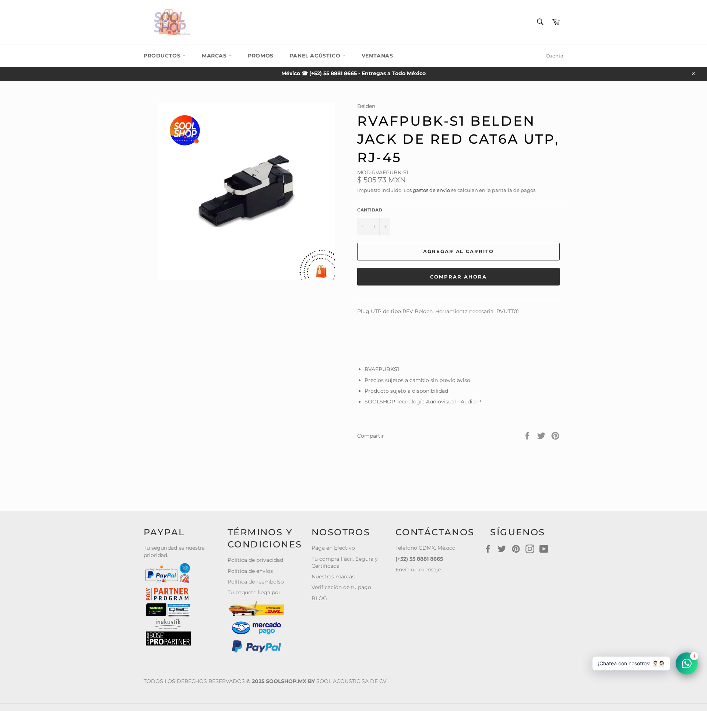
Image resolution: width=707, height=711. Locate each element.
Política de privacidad (255, 560)
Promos (261, 55)
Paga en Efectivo (333, 547)
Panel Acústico (316, 55)
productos (163, 55)
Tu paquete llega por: (255, 592)
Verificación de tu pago (341, 587)
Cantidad (369, 210)
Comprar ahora (458, 277)
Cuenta (554, 56)
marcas (215, 55)
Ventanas (377, 55)
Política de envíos (250, 571)
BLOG (319, 598)
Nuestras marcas (333, 576)
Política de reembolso (256, 581)
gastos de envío (431, 190)
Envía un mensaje (418, 569)
